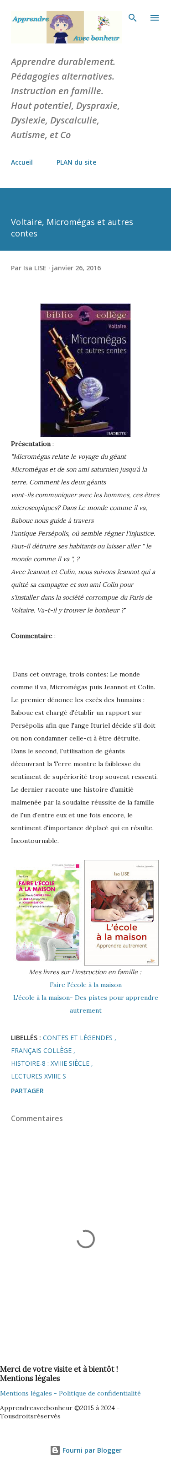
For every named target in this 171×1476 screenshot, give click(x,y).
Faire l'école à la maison (86, 985)
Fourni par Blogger (91, 1450)
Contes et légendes (78, 1037)
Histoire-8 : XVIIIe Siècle (51, 1063)
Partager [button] (27, 1090)
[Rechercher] (132, 16)
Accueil (22, 162)
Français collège (42, 1050)
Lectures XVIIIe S (38, 1076)
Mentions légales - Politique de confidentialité (70, 1393)
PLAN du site (76, 162)
